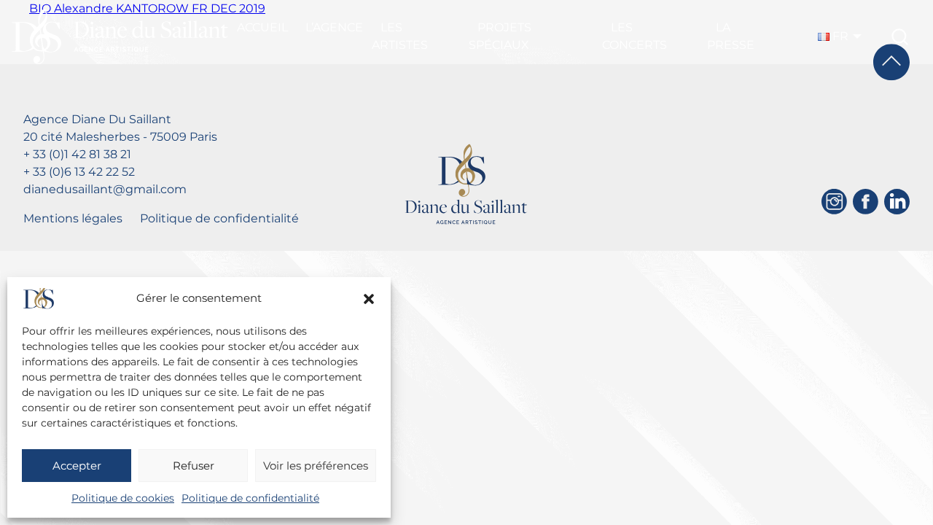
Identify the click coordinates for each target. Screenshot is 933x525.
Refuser (193, 465)
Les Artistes (400, 36)
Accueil (262, 27)
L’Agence (334, 27)
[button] (369, 299)
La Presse (730, 36)
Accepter (76, 465)
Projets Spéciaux (500, 36)
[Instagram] (834, 201)
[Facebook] (865, 201)
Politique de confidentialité (250, 498)
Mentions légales (72, 218)
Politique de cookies (122, 498)
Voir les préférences (315, 465)
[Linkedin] (897, 201)
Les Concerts (634, 36)
